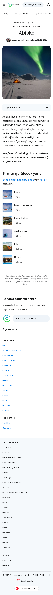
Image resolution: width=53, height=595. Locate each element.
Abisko (38, 26)
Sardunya (6, 477)
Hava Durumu (8, 360)
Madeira (6, 497)
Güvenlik (6, 405)
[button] (4, 4)
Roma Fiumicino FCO (11, 462)
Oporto (5, 538)
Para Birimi (7, 385)
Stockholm (7, 423)
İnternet (5, 410)
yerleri (43, 179)
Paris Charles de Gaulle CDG (15, 492)
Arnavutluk (7, 517)
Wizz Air (5, 487)
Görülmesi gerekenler (21, 26)
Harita (5, 395)
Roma (5, 522)
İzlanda (5, 512)
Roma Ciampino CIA (11, 482)
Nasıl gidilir (7, 365)
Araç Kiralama (8, 375)
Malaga (6, 543)
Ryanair (5, 452)
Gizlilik (35, 575)
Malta (5, 502)
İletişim (5, 565)
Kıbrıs (4, 527)
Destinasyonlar (19, 23)
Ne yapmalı (21, 13)
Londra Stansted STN (11, 457)
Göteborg (6, 428)
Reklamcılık (45, 575)
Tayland (6, 548)
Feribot (5, 380)
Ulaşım (5, 370)
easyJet (5, 472)
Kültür (4, 400)
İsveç (5, 13)
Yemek (5, 390)
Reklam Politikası (31, 281)
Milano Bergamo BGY (11, 467)
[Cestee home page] (14, 5)
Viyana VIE (7, 447)
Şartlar (28, 575)
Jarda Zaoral (18, 40)
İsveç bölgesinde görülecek (18, 179)
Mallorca (6, 532)
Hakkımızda (7, 560)
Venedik (5, 507)
